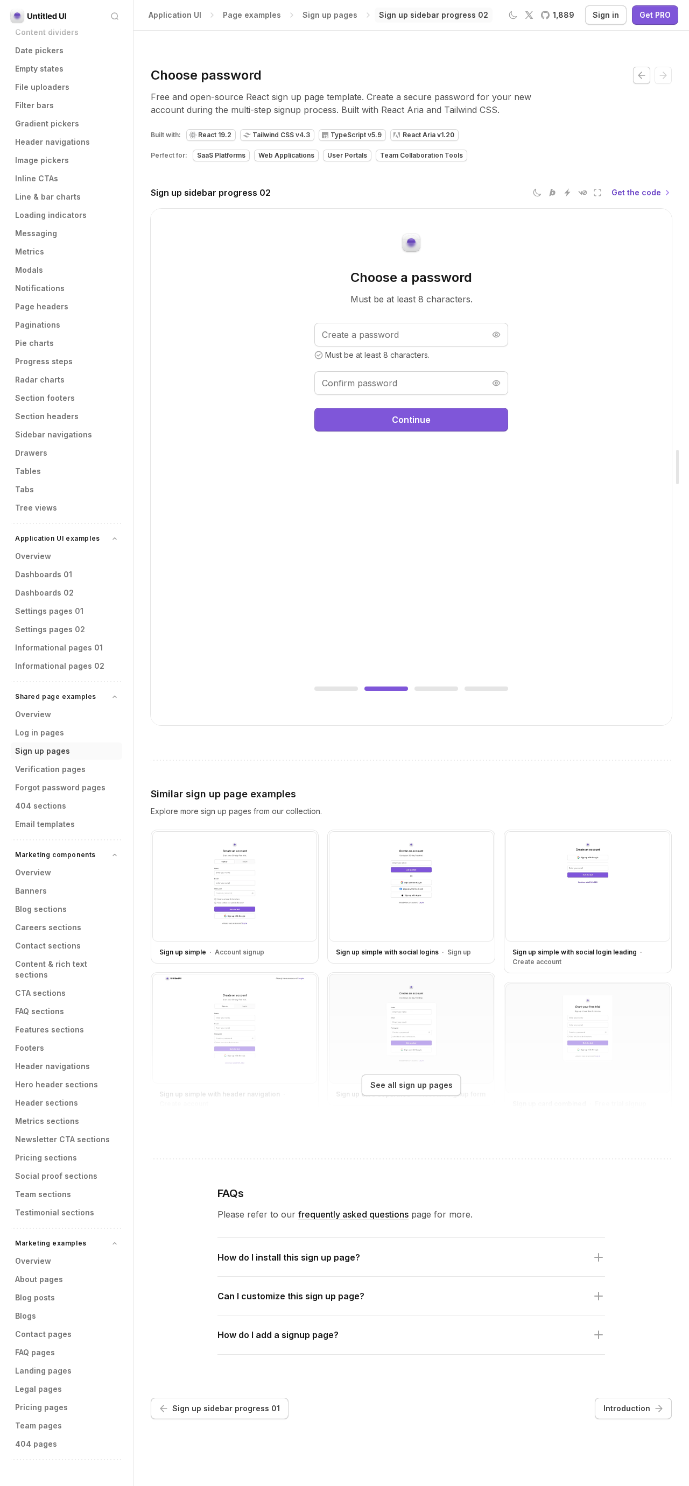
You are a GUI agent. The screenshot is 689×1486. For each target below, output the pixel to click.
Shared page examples (55, 696)
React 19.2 (214, 135)
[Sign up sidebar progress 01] (641, 75)
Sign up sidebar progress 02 (211, 192)
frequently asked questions (353, 1214)
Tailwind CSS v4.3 (281, 135)
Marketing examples (51, 1243)
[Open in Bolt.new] (552, 192)
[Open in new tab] (597, 192)
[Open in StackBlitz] (567, 192)
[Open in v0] (582, 192)
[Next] (663, 75)
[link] (434, 15)
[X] (529, 15)
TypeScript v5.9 (356, 135)
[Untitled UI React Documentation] (39, 16)
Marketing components (55, 855)
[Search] (114, 16)
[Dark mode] (537, 192)
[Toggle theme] (513, 15)
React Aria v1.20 (428, 135)
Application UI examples (57, 538)
